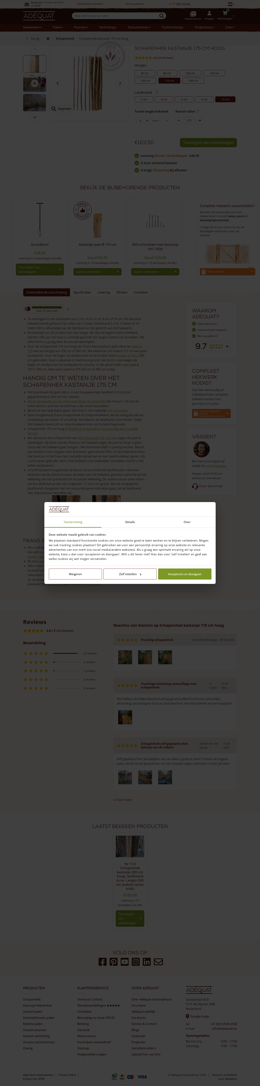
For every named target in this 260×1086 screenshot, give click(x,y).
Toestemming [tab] (73, 522)
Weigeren (75, 574)
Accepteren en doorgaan (184, 574)
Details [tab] (130, 522)
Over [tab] (187, 522)
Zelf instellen (128, 574)
